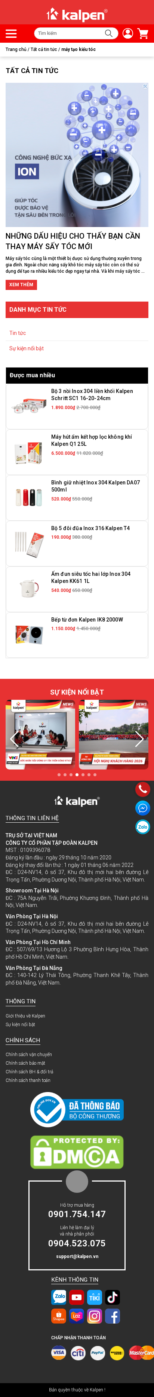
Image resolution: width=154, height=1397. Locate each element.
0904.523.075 (77, 1243)
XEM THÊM (21, 284)
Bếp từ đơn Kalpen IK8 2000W (87, 620)
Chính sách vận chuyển (29, 1054)
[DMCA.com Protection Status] (77, 1152)
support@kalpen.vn (77, 1256)
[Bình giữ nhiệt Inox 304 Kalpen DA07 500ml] (28, 497)
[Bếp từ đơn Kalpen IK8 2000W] (28, 634)
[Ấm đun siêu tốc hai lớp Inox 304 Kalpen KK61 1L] (28, 589)
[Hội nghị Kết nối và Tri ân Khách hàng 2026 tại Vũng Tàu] (58, 734)
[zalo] (58, 1297)
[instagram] (94, 1316)
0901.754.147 (77, 1214)
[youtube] (76, 1297)
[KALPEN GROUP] (76, 14)
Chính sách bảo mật (25, 1063)
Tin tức (17, 333)
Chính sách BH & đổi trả (29, 1071)
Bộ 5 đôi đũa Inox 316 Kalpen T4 (90, 528)
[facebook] (112, 1316)
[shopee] (58, 1316)
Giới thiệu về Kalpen (25, 1016)
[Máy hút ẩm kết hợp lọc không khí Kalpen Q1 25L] (28, 451)
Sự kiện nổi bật (26, 348)
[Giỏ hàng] (140, 33)
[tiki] (94, 1297)
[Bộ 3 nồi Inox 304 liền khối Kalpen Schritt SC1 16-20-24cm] (28, 406)
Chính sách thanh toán (28, 1080)
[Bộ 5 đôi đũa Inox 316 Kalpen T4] (28, 543)
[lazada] (76, 1316)
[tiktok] (112, 1297)
